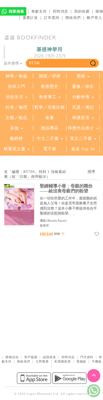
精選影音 (81, 117)
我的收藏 (82, 11)
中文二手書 (48, 138)
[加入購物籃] (63, 233)
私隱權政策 (62, 361)
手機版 (97, 361)
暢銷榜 (16, 138)
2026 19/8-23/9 (49, 52)
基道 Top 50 (83, 149)
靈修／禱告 (83, 86)
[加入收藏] (96, 234)
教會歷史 (50, 86)
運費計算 (30, 18)
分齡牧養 (81, 97)
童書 (49, 117)
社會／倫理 (16, 107)
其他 (14, 128)
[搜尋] (93, 63)
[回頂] (93, 375)
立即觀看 (42, 361)
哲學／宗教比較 (49, 107)
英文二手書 (81, 138)
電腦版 (81, 361)
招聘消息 (60, 11)
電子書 (49, 149)
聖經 (81, 76)
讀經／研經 (50, 76)
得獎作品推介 (81, 128)
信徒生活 (14, 97)
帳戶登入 (94, 18)
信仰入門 (16, 86)
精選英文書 (15, 149)
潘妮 (43, 220)
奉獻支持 (39, 11)
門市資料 (86, 357)
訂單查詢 (51, 18)
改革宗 (44, 225)
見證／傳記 (83, 107)
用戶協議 (30, 357)
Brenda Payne (56, 220)
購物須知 (12, 357)
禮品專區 (50, 128)
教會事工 (48, 97)
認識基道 (49, 357)
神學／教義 (16, 76)
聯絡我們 (73, 18)
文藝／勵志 (16, 117)
